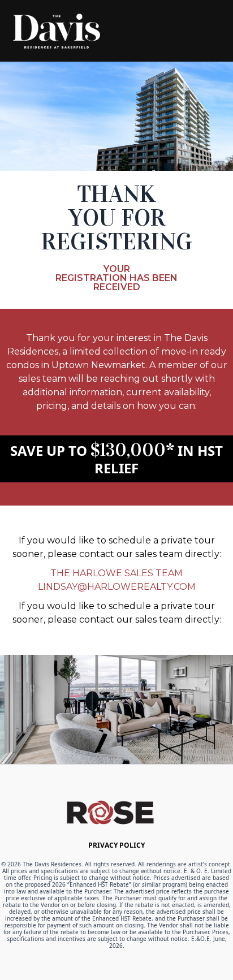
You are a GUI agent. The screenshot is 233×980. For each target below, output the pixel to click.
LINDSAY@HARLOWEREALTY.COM (117, 586)
